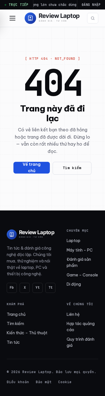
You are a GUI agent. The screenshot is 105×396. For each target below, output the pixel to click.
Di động (74, 284)
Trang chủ (16, 314)
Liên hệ (73, 314)
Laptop (73, 240)
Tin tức (13, 342)
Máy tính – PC (80, 250)
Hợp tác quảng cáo (81, 326)
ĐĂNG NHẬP (91, 5)
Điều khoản (18, 382)
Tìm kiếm (72, 167)
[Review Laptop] (31, 234)
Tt (50, 287)
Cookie (65, 382)
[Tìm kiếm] (92, 18)
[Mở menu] (12, 18)
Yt (37, 287)
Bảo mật (44, 382)
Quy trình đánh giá (80, 342)
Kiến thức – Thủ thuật (27, 332)
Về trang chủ (32, 167)
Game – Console (82, 275)
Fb (12, 287)
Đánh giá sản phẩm (79, 262)
